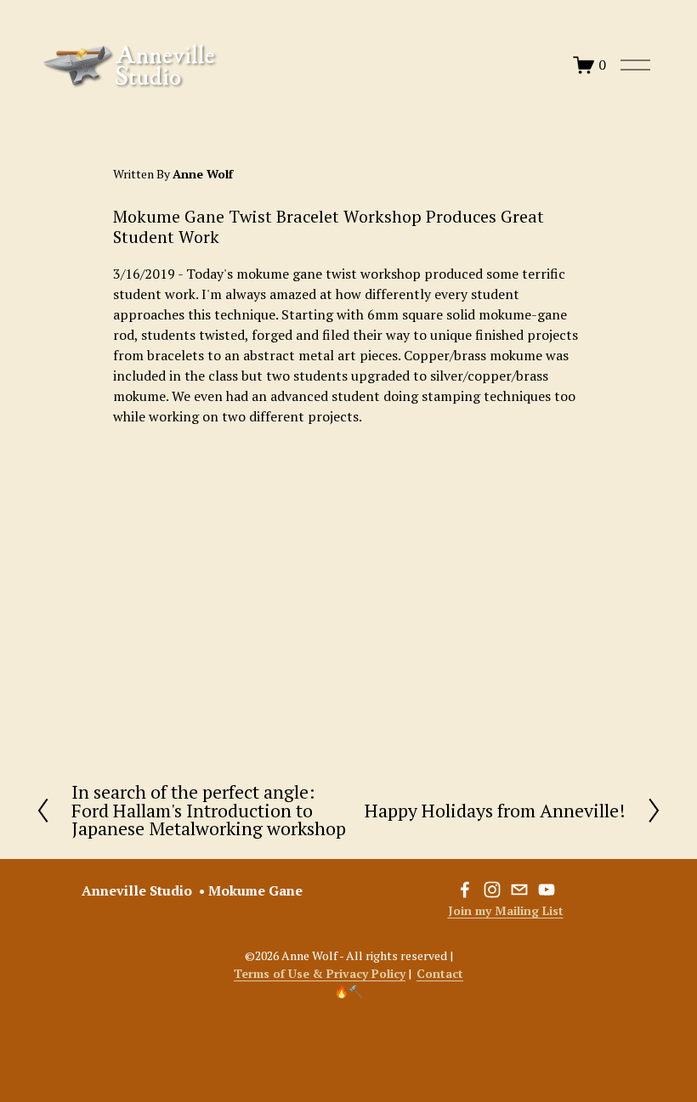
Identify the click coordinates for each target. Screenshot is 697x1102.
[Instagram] (492, 889)
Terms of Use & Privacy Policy (319, 973)
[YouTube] (546, 889)
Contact (439, 973)
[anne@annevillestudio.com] (519, 889)
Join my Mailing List (506, 910)
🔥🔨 (348, 991)
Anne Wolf (203, 174)
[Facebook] (464, 889)
